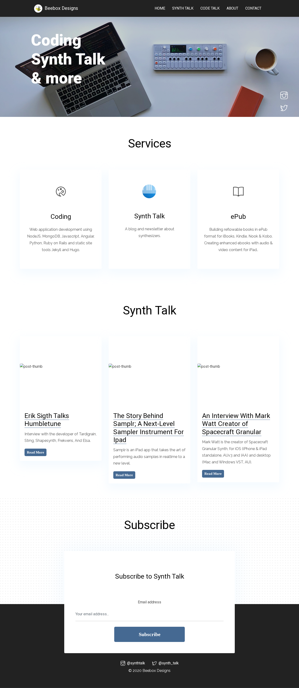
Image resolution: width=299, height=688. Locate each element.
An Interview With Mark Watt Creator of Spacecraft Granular (236, 424)
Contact (253, 8)
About (232, 8)
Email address (149, 602)
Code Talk (210, 8)
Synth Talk (182, 8)
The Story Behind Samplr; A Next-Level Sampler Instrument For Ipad (148, 427)
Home (160, 8)
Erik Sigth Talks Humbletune (47, 420)
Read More (35, 452)
